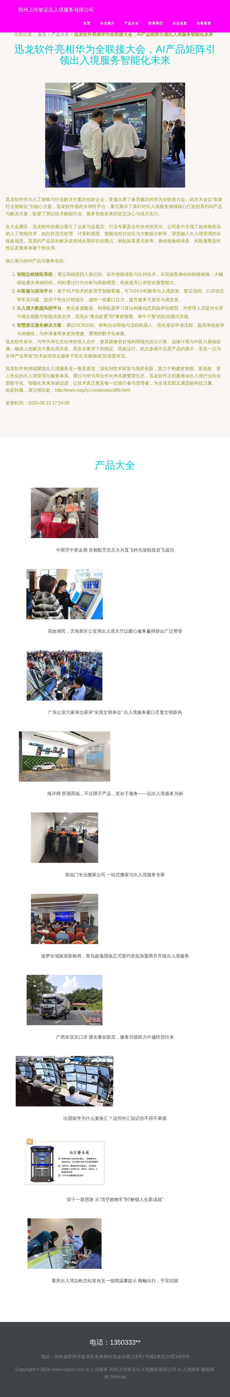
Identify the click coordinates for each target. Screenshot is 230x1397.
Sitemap (118, 1376)
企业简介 (107, 23)
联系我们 (155, 23)
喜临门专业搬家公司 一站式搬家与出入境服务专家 (115, 874)
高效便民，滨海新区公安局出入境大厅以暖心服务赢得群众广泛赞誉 (115, 631)
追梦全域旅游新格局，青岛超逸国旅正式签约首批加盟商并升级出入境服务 (115, 956)
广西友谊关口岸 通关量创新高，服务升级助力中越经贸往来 (115, 1037)
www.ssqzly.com (68, 1369)
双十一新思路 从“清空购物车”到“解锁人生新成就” (115, 1199)
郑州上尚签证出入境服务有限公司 (56, 10)
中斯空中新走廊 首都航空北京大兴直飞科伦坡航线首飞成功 (115, 550)
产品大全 (131, 23)
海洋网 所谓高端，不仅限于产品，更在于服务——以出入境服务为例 (115, 793)
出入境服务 (97, 1369)
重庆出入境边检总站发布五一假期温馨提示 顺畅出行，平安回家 (115, 1280)
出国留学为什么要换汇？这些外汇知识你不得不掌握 (115, 1118)
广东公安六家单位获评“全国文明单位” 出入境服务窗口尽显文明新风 (115, 712)
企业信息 (180, 23)
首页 (87, 23)
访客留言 (204, 23)
